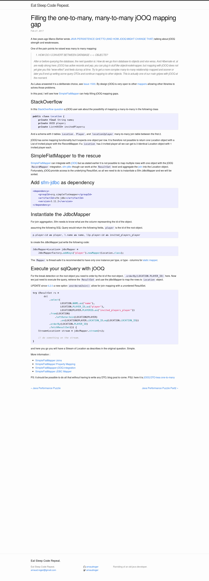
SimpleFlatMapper (69, 93)
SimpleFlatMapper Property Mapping (55, 364)
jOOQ (74, 163)
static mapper (150, 260)
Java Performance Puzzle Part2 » (160, 388)
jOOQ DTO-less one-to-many (159, 377)
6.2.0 (50, 285)
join (140, 166)
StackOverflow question (50, 109)
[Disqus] (104, 430)
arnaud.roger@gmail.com (43, 570)
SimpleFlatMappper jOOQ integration (55, 367)
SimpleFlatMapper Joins (48, 360)
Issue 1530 (89, 84)
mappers (142, 84)
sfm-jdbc (67, 166)
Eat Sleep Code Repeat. (50, 5)
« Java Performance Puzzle (46, 388)
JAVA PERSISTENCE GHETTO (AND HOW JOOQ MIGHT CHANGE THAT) (112, 39)
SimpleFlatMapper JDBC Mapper (53, 371)
